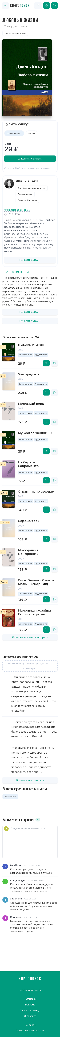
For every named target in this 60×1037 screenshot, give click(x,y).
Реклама (30, 1004)
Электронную (14, 133)
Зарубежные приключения (32, 188)
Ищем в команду (30, 1010)
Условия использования (30, 1030)
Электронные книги (30, 990)
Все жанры (10, 796)
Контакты (30, 1025)
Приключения (25, 194)
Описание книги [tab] (17, 271)
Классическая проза (15, 33)
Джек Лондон (27, 181)
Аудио (31, 133)
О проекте (30, 1016)
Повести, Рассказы (27, 200)
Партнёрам (30, 998)
